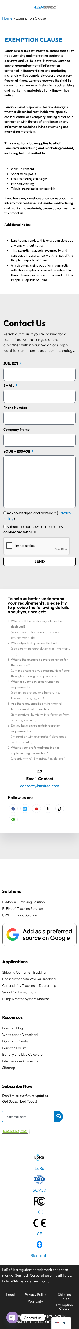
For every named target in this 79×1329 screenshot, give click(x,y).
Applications (15, 961)
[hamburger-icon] (17, 5)
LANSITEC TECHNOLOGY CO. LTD (39, 1322)
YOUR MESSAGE (17, 451)
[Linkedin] (24, 808)
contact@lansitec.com (39, 785)
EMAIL (9, 385)
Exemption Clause (64, 1307)
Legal (10, 1294)
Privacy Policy (35, 1294)
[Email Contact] (39, 770)
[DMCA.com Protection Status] (16, 1132)
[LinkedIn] (36, 808)
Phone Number (15, 407)
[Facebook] (13, 808)
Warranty (35, 1301)
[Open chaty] (12, 1317)
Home (7, 18)
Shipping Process (64, 1296)
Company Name (16, 429)
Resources (12, 1017)
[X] (48, 808)
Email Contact (39, 779)
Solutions (11, 891)
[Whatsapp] (13, 819)
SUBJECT (11, 363)
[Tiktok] (59, 808)
